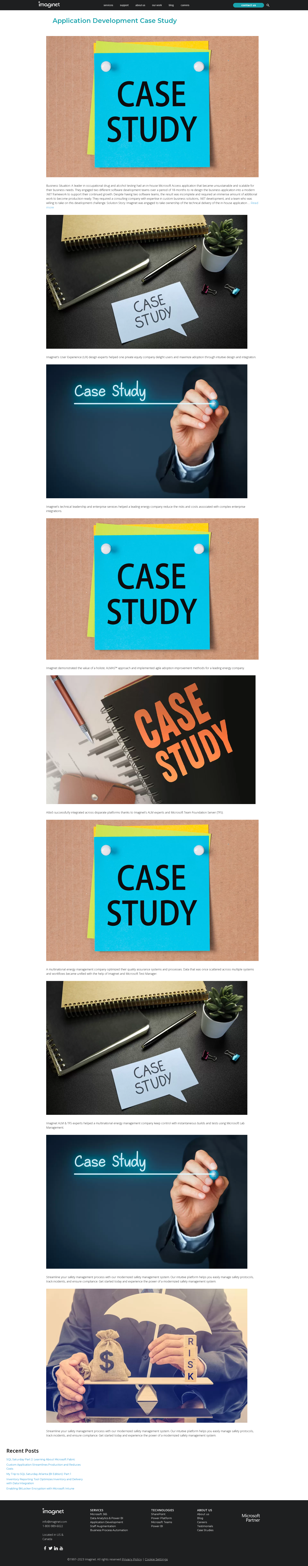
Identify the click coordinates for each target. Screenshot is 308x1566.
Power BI (157, 1526)
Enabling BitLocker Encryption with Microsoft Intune (40, 1488)
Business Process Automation (109, 1530)
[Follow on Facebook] (45, 1549)
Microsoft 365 (98, 1514)
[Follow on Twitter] (50, 1549)
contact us (248, 5)
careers (185, 5)
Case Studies (205, 1530)
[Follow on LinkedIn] (56, 1549)
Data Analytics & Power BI (106, 1518)
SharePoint (158, 1514)
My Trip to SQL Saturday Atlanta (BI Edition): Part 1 (39, 1474)
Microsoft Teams (161, 1522)
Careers (202, 1522)
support (124, 5)
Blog (200, 1518)
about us (140, 5)
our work (157, 5)
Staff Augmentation (103, 1526)
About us (203, 1514)
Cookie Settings (156, 1559)
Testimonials (205, 1526)
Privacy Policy (132, 1559)
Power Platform (161, 1518)
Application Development (106, 1522)
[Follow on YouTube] (61, 1549)
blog (171, 5)
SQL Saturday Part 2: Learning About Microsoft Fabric (41, 1459)
